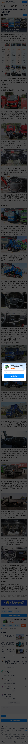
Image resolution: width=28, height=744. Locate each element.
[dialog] (14, 372)
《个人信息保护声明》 (14, 379)
